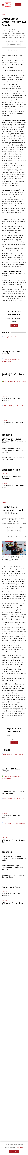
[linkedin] (11, 50)
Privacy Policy (19, 1147)
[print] (25, 50)
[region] (14, 1148)
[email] (19, 50)
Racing (4, 14)
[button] (3, 5)
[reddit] (17, 50)
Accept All (14, 1151)
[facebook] (8, 50)
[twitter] (14, 50)
